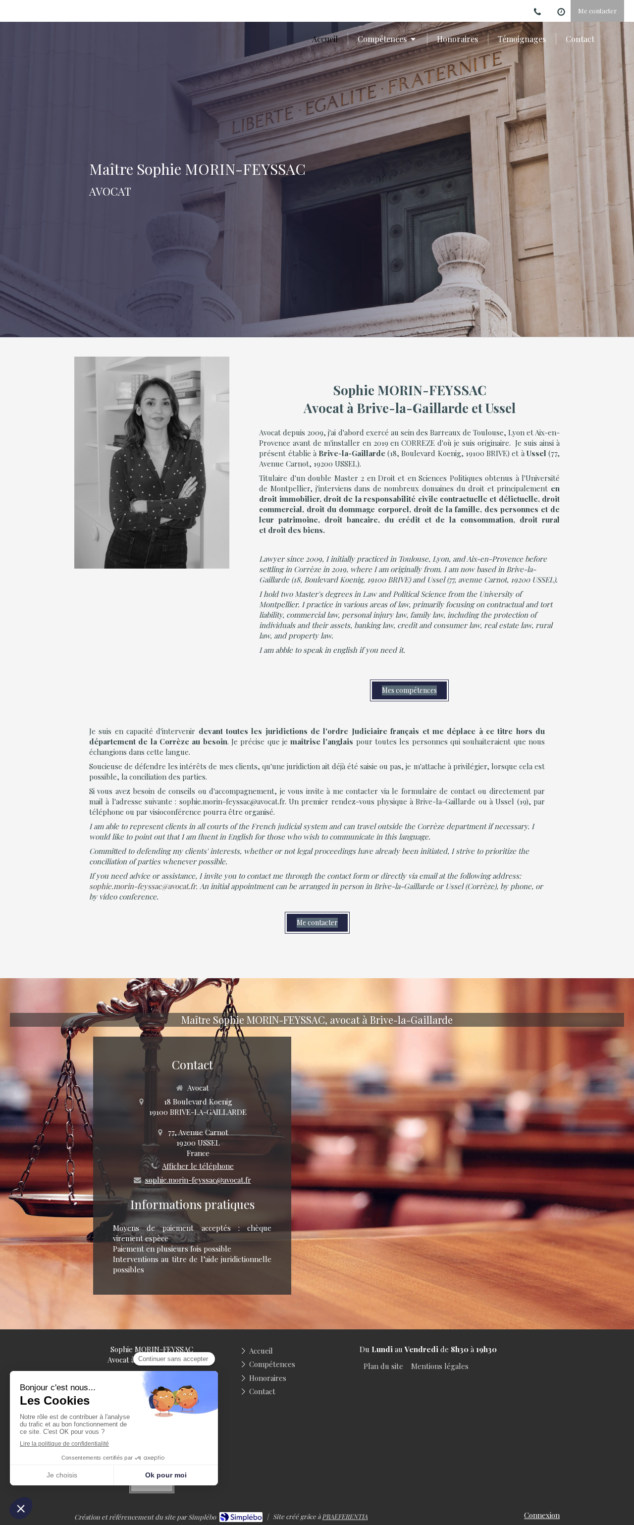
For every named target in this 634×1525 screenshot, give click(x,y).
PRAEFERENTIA (345, 1516)
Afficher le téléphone (198, 1166)
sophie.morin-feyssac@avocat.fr (198, 1180)
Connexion (542, 1515)
